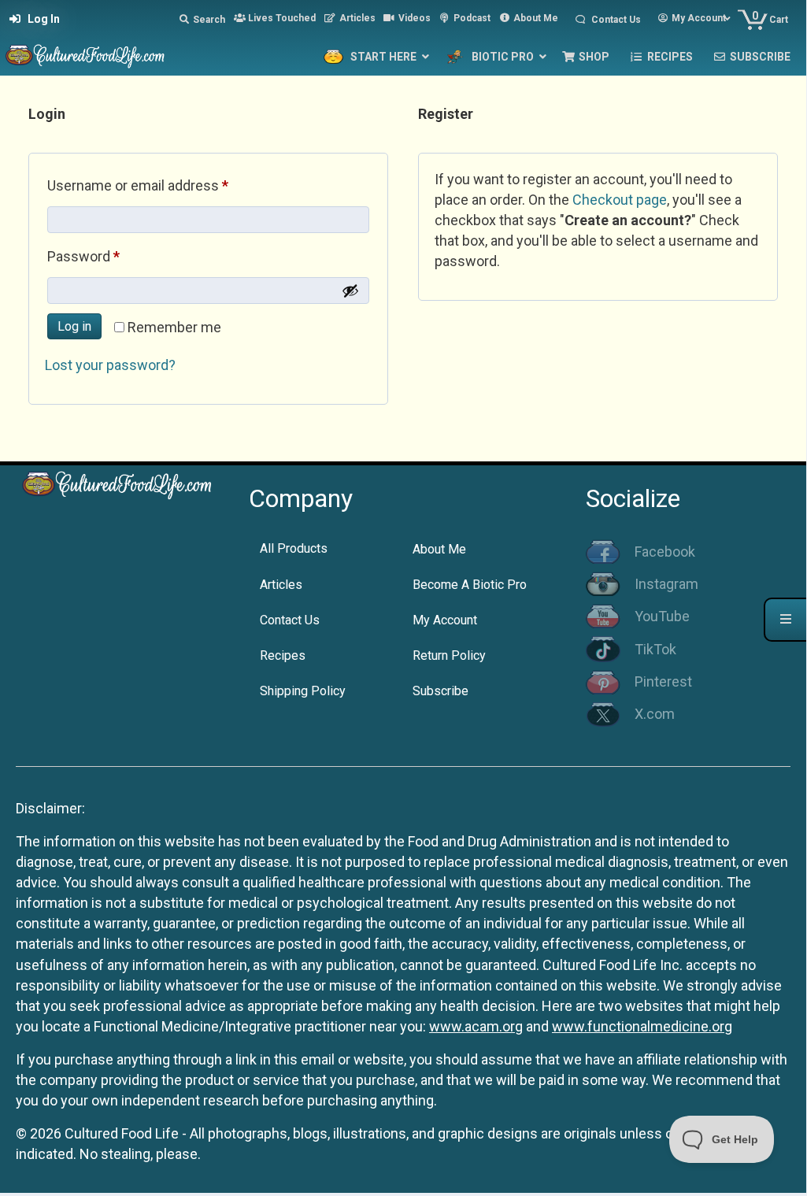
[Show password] (350, 290)
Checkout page (619, 199)
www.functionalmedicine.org (642, 1026)
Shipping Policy (303, 690)
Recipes (282, 655)
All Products (294, 548)
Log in (74, 326)
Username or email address (165, 185)
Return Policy (449, 655)
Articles (281, 584)
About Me (439, 549)
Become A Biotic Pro (470, 584)
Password (111, 256)
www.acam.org (476, 1026)
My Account (445, 620)
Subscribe (440, 690)
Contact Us (290, 620)
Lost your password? (110, 365)
